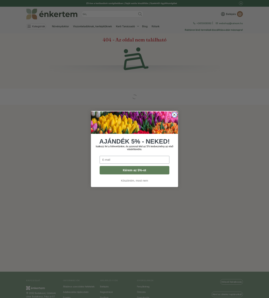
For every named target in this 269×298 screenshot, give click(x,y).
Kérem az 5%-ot (134, 170)
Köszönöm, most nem (134, 180)
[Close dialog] (174, 114)
